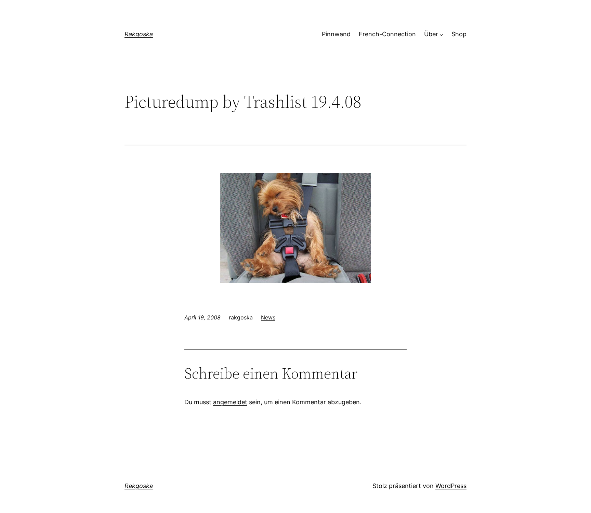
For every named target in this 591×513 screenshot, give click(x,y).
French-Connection (387, 34)
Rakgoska (138, 34)
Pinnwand (336, 34)
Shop (459, 34)
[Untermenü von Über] (441, 34)
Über (431, 34)
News (268, 317)
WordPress (451, 485)
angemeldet (230, 402)
